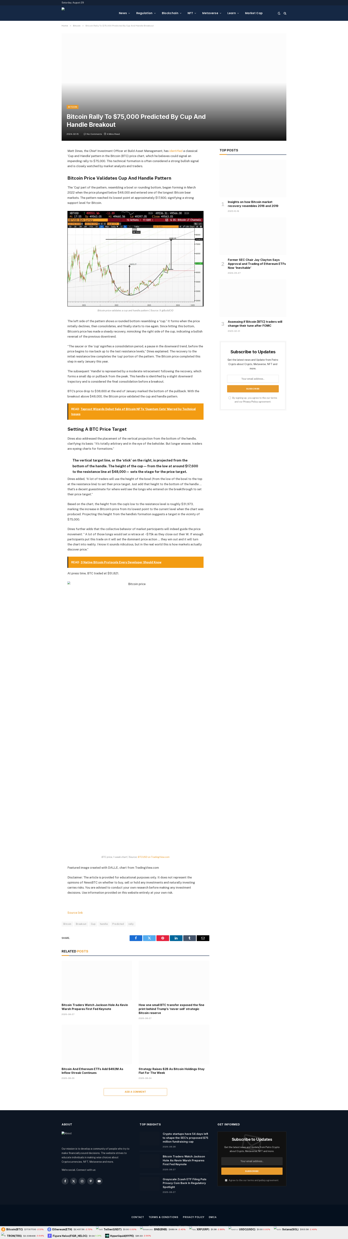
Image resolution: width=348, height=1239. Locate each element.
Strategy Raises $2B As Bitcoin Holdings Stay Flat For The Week (172, 1071)
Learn (231, 13)
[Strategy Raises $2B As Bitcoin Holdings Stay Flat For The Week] (174, 1044)
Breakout (81, 924)
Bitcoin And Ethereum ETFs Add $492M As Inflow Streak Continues (92, 1071)
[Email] (49, 197)
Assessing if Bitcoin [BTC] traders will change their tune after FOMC (255, 323)
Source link (75, 912)
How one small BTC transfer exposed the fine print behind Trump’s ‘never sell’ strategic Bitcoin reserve (171, 1009)
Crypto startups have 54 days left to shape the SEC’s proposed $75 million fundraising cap (185, 1137)
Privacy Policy (250, 401)
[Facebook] (49, 160)
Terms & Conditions (163, 1217)
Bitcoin (72, 107)
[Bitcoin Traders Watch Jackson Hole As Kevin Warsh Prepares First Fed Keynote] (97, 980)
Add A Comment (135, 1091)
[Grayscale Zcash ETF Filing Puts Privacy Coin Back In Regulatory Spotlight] (150, 1184)
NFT (190, 13)
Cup (93, 924)
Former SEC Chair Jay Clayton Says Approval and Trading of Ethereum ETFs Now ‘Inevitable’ (257, 264)
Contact (137, 1217)
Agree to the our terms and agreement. (253, 1180)
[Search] (284, 13)
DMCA (213, 1217)
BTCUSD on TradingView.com (153, 856)
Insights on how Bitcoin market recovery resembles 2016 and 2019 (253, 204)
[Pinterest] (49, 188)
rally (131, 924)
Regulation (144, 13)
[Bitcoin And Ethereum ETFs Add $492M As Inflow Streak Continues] (97, 1044)
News (123, 13)
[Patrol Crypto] (87, 13)
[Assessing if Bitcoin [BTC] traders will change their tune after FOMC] (252, 298)
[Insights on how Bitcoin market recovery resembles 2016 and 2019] (252, 178)
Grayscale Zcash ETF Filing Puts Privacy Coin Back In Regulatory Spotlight (184, 1183)
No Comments (94, 134)
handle (104, 924)
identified (176, 151)
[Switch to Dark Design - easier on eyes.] (279, 13)
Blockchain (170, 13)
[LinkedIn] (49, 178)
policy (262, 1180)
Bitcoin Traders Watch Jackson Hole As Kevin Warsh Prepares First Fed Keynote (95, 1007)
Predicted (118, 924)
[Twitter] (49, 169)
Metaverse (210, 13)
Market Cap (254, 13)
